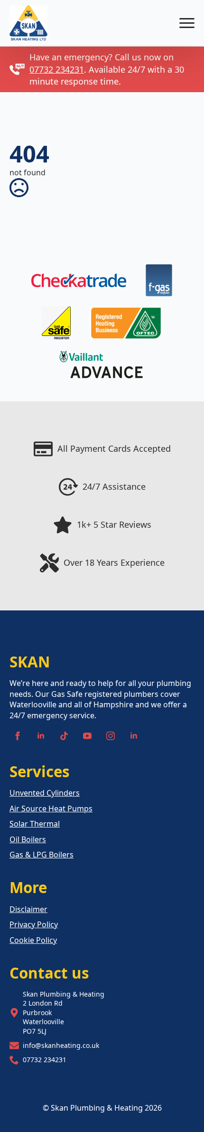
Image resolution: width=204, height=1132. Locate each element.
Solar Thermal (34, 823)
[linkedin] (41, 736)
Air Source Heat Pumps (51, 808)
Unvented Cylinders (44, 793)
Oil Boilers (27, 839)
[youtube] (87, 736)
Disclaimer (28, 909)
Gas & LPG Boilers (41, 854)
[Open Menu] (187, 22)
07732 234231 (56, 69)
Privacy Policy (33, 924)
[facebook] (17, 736)
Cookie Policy (33, 940)
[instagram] (110, 736)
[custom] (64, 736)
